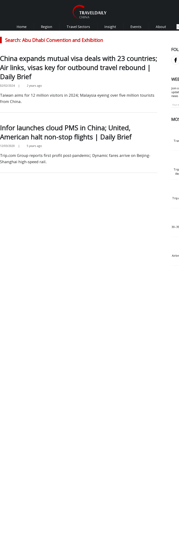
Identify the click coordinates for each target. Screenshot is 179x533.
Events (135, 26)
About (161, 26)
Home (22, 26)
